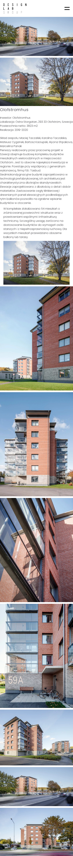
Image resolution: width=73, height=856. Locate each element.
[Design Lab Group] (14, 8)
